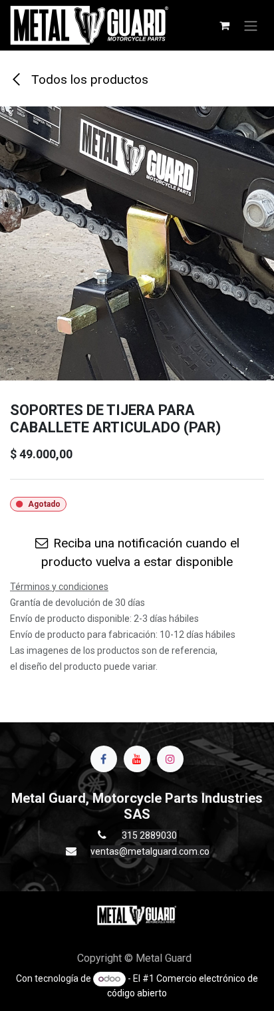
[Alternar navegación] (250, 25)
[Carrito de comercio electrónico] (224, 25)
